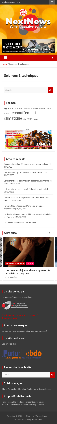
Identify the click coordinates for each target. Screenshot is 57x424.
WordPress (37, 419)
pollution (6, 114)
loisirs (49, 108)
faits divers (34, 108)
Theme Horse (41, 416)
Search (50, 90)
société (29, 264)
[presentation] (49, 233)
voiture (35, 119)
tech (29, 118)
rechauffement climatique (20, 116)
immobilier (42, 108)
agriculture (10, 108)
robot (24, 119)
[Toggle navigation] (5, 58)
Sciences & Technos (15, 264)
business (27, 108)
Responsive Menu (52, 2)
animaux (19, 108)
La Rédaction (12, 277)
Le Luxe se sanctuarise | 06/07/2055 (20, 223)
